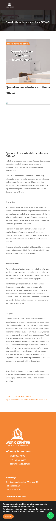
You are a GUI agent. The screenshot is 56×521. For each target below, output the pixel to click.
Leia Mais (40, 511)
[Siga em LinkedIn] (17, 469)
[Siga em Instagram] (12, 469)
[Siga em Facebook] (6, 469)
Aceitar (8, 516)
